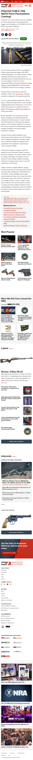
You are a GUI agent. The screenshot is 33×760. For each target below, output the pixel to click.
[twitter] (6, 34)
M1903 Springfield (21, 109)
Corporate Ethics (21, 753)
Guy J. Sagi (26, 202)
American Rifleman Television (11, 460)
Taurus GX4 (25, 484)
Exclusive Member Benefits (8, 618)
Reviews (3, 593)
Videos (3, 596)
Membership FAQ (5, 620)
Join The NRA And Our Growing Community (15, 703)
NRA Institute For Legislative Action (10, 608)
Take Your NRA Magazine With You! (12, 682)
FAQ (2, 574)
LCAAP (14, 200)
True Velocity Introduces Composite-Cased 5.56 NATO (15, 218)
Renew (16, 1)
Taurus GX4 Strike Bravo (15, 484)
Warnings (3, 755)
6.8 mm (18, 200)
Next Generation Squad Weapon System (15, 200)
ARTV (2, 504)
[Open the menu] (30, 5)
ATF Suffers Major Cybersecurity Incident (8, 428)
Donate (21, 1)
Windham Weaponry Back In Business (15, 225)
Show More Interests (20, 532)
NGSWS (22, 198)
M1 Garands (11, 109)
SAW (23, 200)
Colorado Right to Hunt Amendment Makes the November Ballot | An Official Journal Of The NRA (7, 319)
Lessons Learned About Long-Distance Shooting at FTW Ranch (10, 408)
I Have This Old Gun (7, 510)
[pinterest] (10, 34)
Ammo (8, 198)
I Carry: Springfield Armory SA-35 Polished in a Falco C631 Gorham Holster (10, 418)
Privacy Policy (4, 753)
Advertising (4, 570)
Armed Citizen (4, 598)
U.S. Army (24, 201)
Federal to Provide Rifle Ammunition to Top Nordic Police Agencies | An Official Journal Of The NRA (7, 337)
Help (2, 577)
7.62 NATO (15, 202)
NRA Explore (4, 610)
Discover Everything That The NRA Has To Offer (15, 725)
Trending (20, 202)
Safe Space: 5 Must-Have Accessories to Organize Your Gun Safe (10, 388)
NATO (18, 198)
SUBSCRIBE (9, 553)
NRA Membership (5, 616)
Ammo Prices (13, 198)
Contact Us (4, 572)
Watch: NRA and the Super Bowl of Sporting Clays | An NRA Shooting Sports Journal (16, 488)
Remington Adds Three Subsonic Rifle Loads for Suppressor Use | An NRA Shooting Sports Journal (25, 337)
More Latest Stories (20, 441)
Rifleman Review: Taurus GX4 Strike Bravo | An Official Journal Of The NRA (16, 482)
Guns (12, 30)
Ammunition (7, 30)
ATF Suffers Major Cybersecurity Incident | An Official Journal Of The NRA (24, 318)
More (10, 348)
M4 (21, 200)
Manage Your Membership (7, 623)
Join (12, 1)
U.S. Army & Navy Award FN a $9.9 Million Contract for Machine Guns (15, 214)
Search (3, 579)
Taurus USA (5, 484)
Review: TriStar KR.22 (12, 371)
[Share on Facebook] (2, 34)
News (2, 30)
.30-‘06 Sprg (19, 94)
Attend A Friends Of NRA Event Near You (14, 747)
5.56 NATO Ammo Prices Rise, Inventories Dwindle (13, 209)
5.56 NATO (18, 116)
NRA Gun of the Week (6, 600)
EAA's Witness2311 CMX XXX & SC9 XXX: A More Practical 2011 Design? (11, 398)
